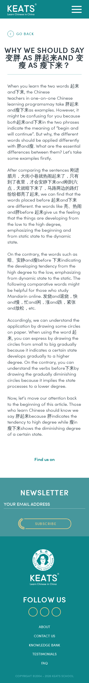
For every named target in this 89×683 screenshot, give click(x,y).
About (44, 627)
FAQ (44, 663)
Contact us (44, 636)
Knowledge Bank (44, 645)
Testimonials (44, 654)
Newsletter (44, 492)
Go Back (25, 33)
